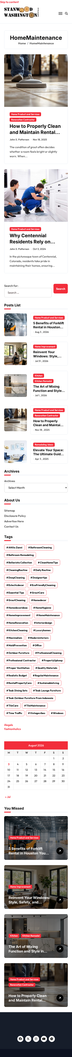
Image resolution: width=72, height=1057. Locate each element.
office (38, 645)
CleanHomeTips (49, 562)
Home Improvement (45, 346)
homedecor (39, 600)
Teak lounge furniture (48, 690)
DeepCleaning (16, 577)
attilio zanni (15, 547)
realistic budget (17, 675)
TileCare (13, 705)
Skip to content (9, 2)
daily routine (43, 570)
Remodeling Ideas (44, 444)
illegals (8, 725)
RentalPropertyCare (20, 683)
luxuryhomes (43, 630)
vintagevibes (37, 713)
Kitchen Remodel (43, 381)
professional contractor (22, 660)
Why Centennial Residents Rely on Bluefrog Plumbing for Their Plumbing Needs (35, 245)
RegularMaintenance (47, 675)
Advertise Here (14, 521)
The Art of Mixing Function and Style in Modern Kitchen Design (28, 951)
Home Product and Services (25, 114)
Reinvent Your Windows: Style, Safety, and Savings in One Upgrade (48, 358)
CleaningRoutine (17, 570)
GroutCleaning (16, 600)
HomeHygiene (43, 607)
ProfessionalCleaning (49, 652)
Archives (9, 481)
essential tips (16, 592)
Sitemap (9, 510)
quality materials (47, 668)
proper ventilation (19, 668)
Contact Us (11, 526)
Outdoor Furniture (18, 652)
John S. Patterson (19, 139)
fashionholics (12, 729)
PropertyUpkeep (53, 660)
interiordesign (44, 622)
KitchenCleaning (17, 630)
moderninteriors (39, 637)
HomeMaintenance (49, 615)
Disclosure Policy (15, 516)
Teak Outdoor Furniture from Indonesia (30, 698)
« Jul (7, 797)
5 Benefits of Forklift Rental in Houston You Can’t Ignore (48, 327)
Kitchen (38, 375)
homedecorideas (17, 607)
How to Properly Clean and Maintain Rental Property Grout (35, 132)
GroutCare (38, 592)
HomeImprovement (19, 615)
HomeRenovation (18, 622)
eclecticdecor (16, 585)
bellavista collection (20, 562)
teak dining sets (17, 690)
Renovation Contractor (23, 119)
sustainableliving (49, 683)
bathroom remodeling (21, 555)
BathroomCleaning (41, 547)
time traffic (15, 713)
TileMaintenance (35, 705)
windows (58, 713)
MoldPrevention (17, 645)
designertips (40, 577)
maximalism (15, 637)
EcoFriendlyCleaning (43, 585)
